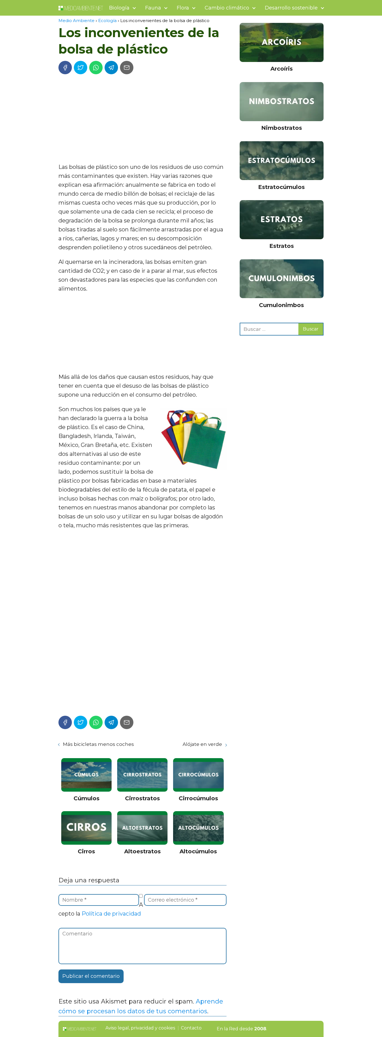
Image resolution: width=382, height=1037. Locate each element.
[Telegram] (111, 67)
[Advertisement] (142, 121)
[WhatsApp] (96, 67)
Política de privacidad (111, 913)
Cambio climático (227, 8)
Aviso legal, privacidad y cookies (140, 1028)
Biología (119, 8)
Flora (183, 8)
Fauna (153, 8)
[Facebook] (65, 67)
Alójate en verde (202, 744)
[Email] (126, 67)
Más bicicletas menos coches (98, 744)
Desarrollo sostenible (291, 8)
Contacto (191, 1028)
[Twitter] (80, 67)
